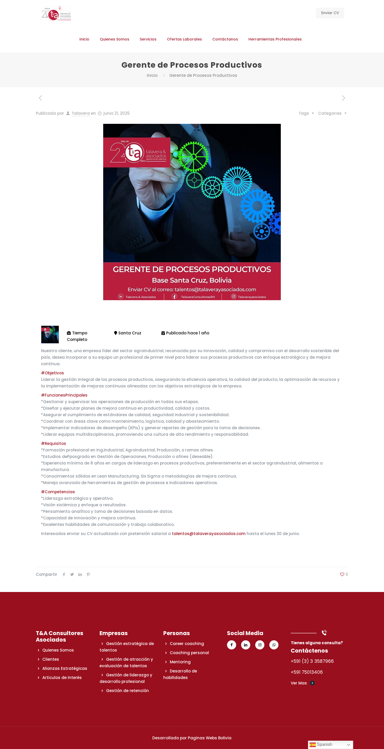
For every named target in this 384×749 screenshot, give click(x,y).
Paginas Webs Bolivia (209, 738)
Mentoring (180, 662)
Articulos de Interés (62, 677)
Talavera (81, 113)
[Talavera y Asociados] (56, 13)
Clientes (50, 659)
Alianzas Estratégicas (64, 668)
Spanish (324, 744)
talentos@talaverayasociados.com (209, 533)
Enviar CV (330, 12)
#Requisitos (53, 443)
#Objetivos (52, 373)
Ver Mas (299, 683)
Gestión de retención (127, 690)
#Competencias (58, 492)
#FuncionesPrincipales (64, 395)
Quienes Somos (58, 650)
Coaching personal (189, 652)
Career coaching (187, 643)
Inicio (152, 75)
